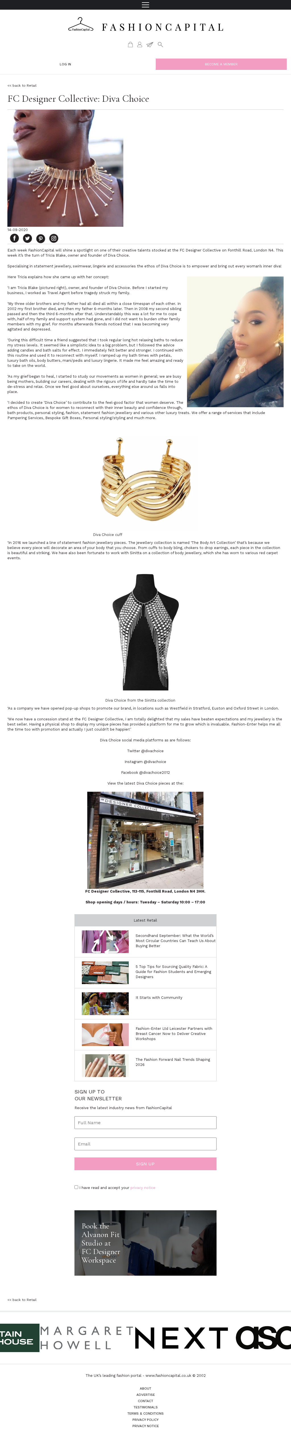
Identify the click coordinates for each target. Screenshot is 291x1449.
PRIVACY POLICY (145, 1419)
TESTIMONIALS (146, 1407)
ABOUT (145, 1388)
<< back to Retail (22, 86)
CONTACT (145, 1401)
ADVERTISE (145, 1394)
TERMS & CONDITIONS (145, 1413)
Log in (65, 64)
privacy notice (142, 1188)
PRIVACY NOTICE (145, 1426)
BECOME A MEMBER (221, 64)
